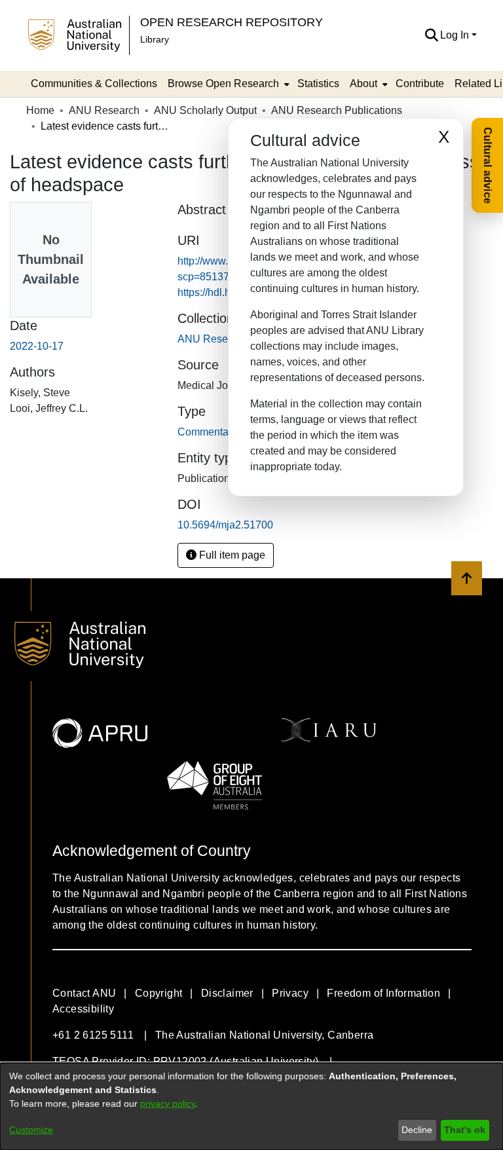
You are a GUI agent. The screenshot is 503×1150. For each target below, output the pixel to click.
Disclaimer (227, 993)
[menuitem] (227, 84)
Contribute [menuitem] (420, 83)
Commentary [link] (207, 431)
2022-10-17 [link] (37, 346)
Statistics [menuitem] (318, 83)
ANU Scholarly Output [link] (205, 110)
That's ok (464, 1129)
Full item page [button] (230, 555)
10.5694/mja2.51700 (225, 524)
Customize (31, 1129)
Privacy (290, 993)
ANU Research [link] (104, 110)
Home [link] (40, 110)
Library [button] (154, 39)
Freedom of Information (383, 993)
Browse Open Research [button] (223, 83)
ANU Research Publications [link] (336, 110)
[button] (431, 35)
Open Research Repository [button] (231, 22)
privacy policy (167, 1103)
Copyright (159, 993)
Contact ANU (84, 993)
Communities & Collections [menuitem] (94, 83)
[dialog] (251, 1106)
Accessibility (83, 1008)
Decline (416, 1129)
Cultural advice (487, 165)
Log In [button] (456, 35)
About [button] (363, 83)
